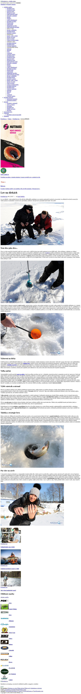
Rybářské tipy (10, 107)
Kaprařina (9, 106)
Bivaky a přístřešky (12, 30)
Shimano (9, 48)
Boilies (8, 17)
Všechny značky (11, 54)
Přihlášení (3, 4)
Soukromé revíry (8, 112)
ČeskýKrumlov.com (38, 691)
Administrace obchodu (36, 688)
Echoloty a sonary (11, 33)
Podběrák (47, 253)
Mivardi (9, 50)
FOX (8, 51)
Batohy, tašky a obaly (12, 36)
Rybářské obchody (8, 97)
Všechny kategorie (11, 46)
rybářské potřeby (8, 7)
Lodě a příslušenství (12, 20)
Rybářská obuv (10, 44)
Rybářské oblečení (11, 43)
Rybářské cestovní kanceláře (14, 114)
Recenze (9, 110)
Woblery (9, 18)
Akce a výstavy (11, 104)
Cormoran (9, 53)
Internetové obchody (12, 99)
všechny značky (5, 597)
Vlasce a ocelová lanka (12, 40)
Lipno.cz (20, 691)
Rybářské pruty (11, 8)
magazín (6, 102)
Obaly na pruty (10, 38)
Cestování (6, 113)
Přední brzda (10, 23)
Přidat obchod (20, 688)
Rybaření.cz (4, 119)
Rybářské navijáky (11, 21)
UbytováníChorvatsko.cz (11, 691)
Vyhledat (18, 3)
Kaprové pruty (10, 11)
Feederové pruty (11, 10)
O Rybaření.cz (7, 689)
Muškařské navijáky (12, 25)
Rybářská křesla (11, 31)
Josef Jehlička (21, 196)
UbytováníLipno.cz (28, 691)
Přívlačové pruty (11, 13)
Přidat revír (27, 688)
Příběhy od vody (11, 109)
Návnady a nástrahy (12, 15)
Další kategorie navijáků (13, 27)
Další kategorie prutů (12, 14)
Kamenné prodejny (12, 100)
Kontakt (14, 689)
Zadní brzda (10, 24)
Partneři (18, 689)
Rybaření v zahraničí (12, 103)
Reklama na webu (12, 688)
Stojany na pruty (11, 37)
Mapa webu (23, 689)
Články (9, 119)
